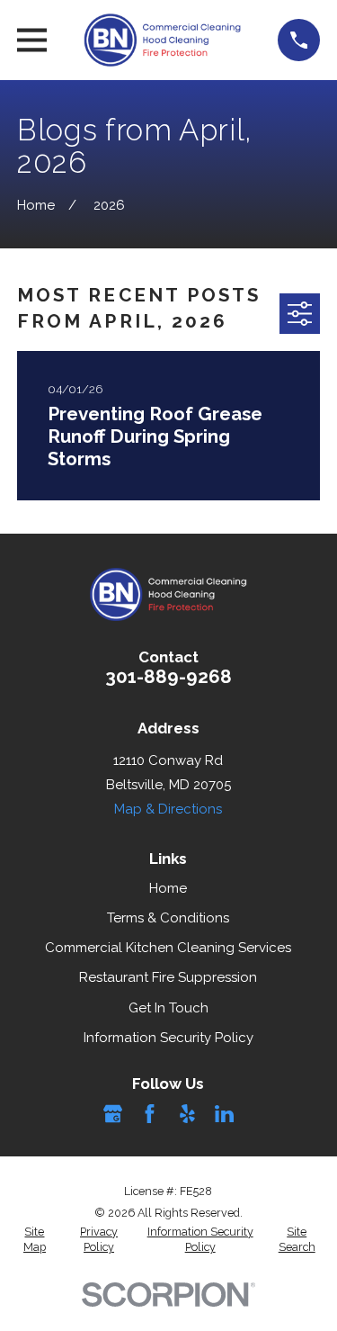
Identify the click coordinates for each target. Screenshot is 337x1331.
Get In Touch (168, 1008)
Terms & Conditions (168, 918)
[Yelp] (187, 1113)
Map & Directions (168, 809)
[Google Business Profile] (112, 1113)
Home (168, 888)
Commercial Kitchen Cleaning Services (168, 948)
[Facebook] (149, 1113)
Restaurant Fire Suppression (168, 977)
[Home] (163, 40)
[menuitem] (34, 1239)
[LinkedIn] (224, 1113)
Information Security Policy (168, 1038)
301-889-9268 (168, 677)
